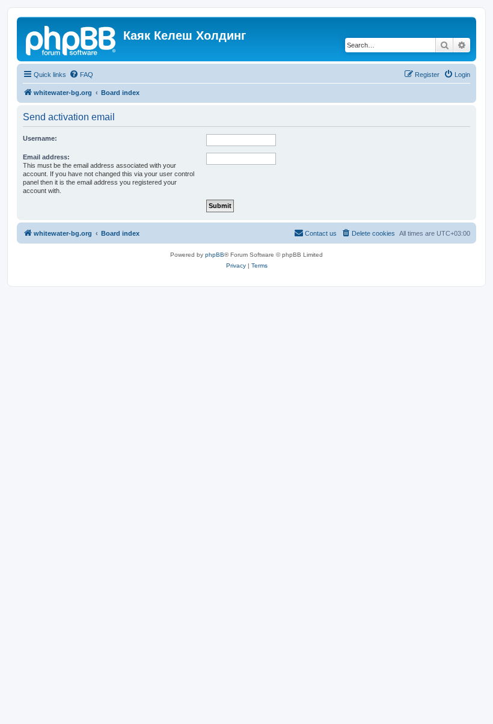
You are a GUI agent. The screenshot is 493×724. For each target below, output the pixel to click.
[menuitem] (81, 74)
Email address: (46, 157)
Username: (40, 138)
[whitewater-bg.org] (71, 39)
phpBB (214, 254)
